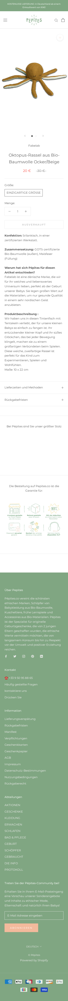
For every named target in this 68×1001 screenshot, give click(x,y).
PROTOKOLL (14, 869)
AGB (8, 757)
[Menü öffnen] (5, 20)
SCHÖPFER (13, 850)
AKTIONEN (12, 805)
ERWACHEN (13, 824)
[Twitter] (14, 656)
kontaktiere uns (16, 691)
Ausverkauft (34, 224)
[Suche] (56, 20)
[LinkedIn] (41, 656)
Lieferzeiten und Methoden (24, 387)
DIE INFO (11, 863)
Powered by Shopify (34, 960)
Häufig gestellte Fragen (21, 684)
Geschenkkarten (16, 744)
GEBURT (11, 844)
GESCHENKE (14, 811)
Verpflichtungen (16, 738)
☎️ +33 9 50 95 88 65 (19, 678)
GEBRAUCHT (14, 856)
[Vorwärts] (43, 136)
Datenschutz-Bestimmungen (25, 770)
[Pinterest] (32, 656)
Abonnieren (21, 927)
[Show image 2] (36, 136)
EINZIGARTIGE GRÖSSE (24, 192)
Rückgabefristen (16, 400)
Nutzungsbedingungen (21, 777)
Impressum (13, 764)
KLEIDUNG (12, 818)
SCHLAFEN (12, 831)
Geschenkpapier (16, 751)
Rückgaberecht (15, 783)
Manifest (11, 732)
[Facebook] (6, 656)
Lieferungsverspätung (20, 719)
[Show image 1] (32, 136)
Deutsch (32, 946)
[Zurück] (25, 136)
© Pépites (34, 954)
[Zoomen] (60, 37)
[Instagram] (23, 656)
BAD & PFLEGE (15, 837)
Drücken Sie (13, 697)
